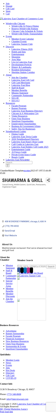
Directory (10, 373)
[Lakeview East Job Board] (30, 273)
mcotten (27, 170)
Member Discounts (10, 294)
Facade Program (13, 336)
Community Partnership (11, 276)
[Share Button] (48, 180)
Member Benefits (9, 289)
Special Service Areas (9, 283)
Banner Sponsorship (15, 333)
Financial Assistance (15, 338)
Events (9, 365)
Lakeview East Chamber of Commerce (35, 404)
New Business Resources (17, 341)
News (8, 362)
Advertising (11, 331)
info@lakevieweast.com (17, 399)
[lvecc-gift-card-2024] (31, 319)
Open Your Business (15, 344)
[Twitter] (22, 270)
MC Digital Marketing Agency (14, 409)
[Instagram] (28, 270)
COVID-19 (11, 378)
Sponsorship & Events (16, 346)
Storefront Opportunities (17, 349)
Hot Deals (10, 370)
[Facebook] (18, 270)
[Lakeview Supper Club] (29, 275)
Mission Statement (10, 266)
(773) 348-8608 (14, 394)
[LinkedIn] (25, 270)
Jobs (8, 368)
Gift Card (10, 375)
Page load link (6, 411)
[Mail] (31, 270)
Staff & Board (9, 271)
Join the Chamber (10, 300)
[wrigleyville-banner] (31, 297)
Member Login (12, 360)
